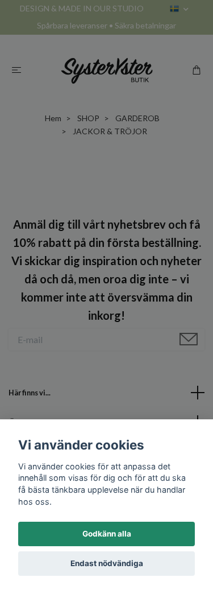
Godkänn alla (106, 533)
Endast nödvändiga (106, 563)
